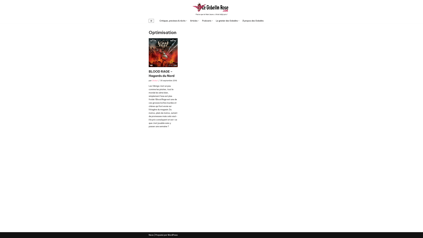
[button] (186, 20)
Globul (155, 80)
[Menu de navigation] (151, 21)
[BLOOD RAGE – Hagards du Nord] (163, 52)
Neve (151, 235)
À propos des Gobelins (253, 21)
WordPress (173, 235)
